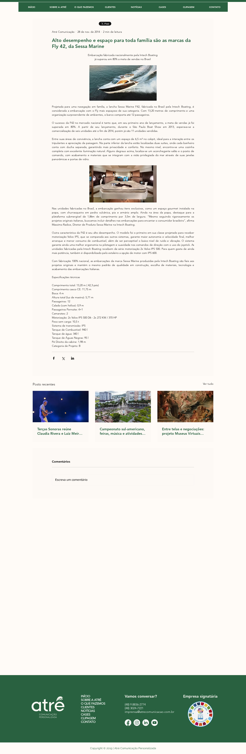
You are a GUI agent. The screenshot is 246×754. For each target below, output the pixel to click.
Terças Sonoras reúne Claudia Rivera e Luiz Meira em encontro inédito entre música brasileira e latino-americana (59, 431)
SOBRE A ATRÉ (91, 700)
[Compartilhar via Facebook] (54, 358)
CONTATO (88, 722)
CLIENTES (88, 707)
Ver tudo (208, 383)
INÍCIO (85, 696)
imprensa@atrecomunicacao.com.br (149, 712)
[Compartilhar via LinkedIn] (72, 358)
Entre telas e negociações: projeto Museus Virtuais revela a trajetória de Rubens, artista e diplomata (184, 431)
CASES (85, 714)
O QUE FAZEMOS (93, 703)
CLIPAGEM (88, 718)
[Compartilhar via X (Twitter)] (63, 358)
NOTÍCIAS (88, 711)
